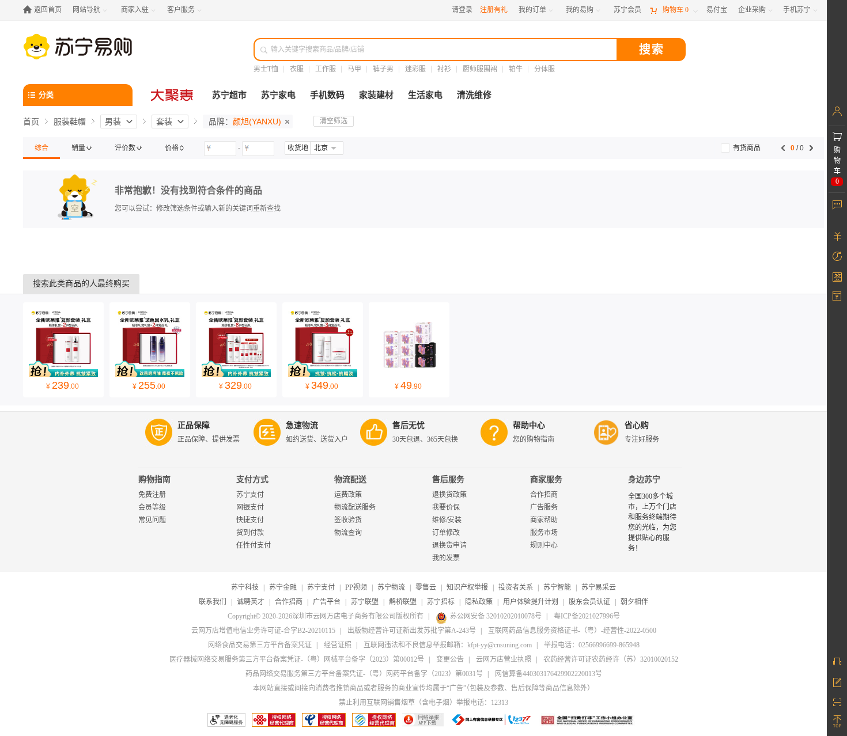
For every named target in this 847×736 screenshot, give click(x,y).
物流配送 (350, 479)
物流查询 (348, 533)
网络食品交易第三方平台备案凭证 (260, 645)
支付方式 (252, 479)
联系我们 (212, 602)
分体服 (544, 69)
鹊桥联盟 (403, 602)
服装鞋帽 (70, 121)
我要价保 (446, 507)
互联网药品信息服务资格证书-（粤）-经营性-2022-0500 (572, 631)
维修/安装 (447, 520)
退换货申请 (449, 545)
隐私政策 (479, 602)
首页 (31, 121)
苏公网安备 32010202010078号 (496, 616)
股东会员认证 (589, 602)
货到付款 (250, 533)
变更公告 (450, 659)
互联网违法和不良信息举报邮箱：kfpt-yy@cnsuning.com (448, 645)
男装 (113, 121)
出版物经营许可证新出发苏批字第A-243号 (411, 631)
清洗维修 (474, 95)
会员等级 (152, 507)
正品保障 (193, 425)
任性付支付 (253, 545)
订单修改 (446, 533)
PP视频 (356, 587)
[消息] (837, 204)
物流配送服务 (355, 507)
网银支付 (250, 507)
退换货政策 (449, 495)
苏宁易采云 (598, 587)
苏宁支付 (250, 495)
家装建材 (376, 95)
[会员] (837, 111)
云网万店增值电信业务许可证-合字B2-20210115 (263, 631)
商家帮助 (544, 520)
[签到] (837, 276)
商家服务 (546, 479)
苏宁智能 (557, 587)
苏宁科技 (245, 587)
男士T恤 (266, 69)
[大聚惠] (173, 95)
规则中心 (544, 545)
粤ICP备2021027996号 (587, 616)
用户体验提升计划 (530, 602)
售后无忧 (408, 425)
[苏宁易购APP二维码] (837, 701)
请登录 (462, 10)
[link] (41, 148)
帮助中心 (529, 425)
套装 (164, 121)
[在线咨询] (837, 661)
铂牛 (516, 69)
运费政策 (348, 495)
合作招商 (544, 495)
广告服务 (544, 507)
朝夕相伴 (634, 602)
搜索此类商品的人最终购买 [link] (81, 283)
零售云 (425, 587)
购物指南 (154, 479)
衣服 (297, 69)
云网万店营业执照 (503, 659)
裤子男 (383, 69)
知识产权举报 (467, 587)
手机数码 (327, 95)
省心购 (637, 425)
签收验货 (348, 520)
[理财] (837, 236)
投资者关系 (515, 587)
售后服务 (448, 479)
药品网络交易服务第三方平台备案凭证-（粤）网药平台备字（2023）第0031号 (364, 674)
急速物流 (302, 425)
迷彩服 (415, 69)
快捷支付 (250, 520)
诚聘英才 (250, 602)
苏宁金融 (283, 587)
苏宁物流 (391, 587)
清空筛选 (333, 121)
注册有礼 (494, 10)
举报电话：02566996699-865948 (592, 645)
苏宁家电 (278, 95)
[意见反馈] (837, 681)
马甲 (354, 69)
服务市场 (544, 533)
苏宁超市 (229, 95)
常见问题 (152, 520)
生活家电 (425, 95)
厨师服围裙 (480, 69)
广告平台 (327, 602)
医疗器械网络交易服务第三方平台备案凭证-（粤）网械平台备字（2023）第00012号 (296, 659)
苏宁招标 (441, 602)
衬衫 (444, 69)
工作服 (325, 69)
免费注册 (152, 495)
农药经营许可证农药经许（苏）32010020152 (610, 659)
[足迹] (837, 256)
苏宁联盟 (365, 602)
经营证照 (337, 645)
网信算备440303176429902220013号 (548, 674)
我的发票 (446, 558)
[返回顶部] (837, 721)
